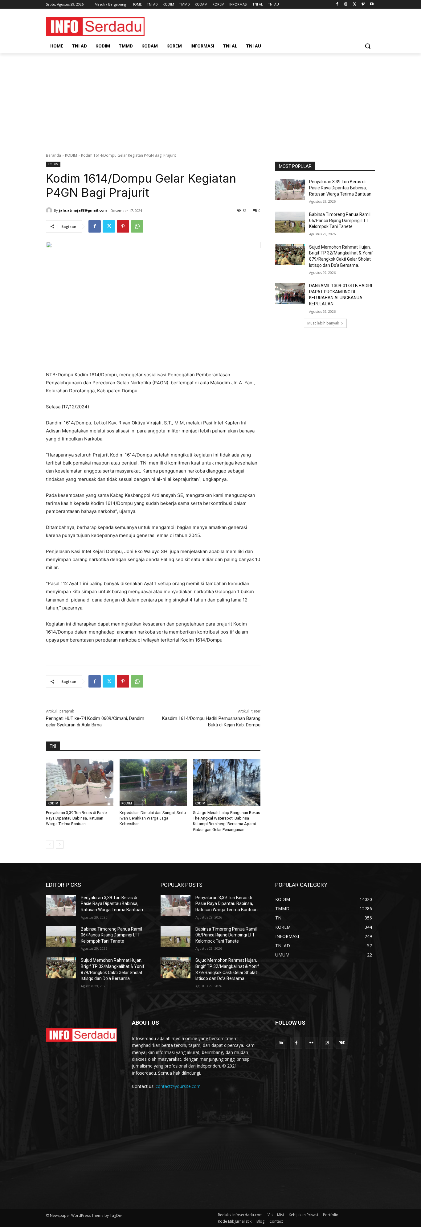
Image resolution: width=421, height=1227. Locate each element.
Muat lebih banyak (323, 323)
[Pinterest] (123, 226)
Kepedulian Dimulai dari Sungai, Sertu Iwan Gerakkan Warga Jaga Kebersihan (153, 818)
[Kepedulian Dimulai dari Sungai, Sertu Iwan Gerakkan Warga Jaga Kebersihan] (153, 782)
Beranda (53, 155)
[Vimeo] (362, 4)
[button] (367, 46)
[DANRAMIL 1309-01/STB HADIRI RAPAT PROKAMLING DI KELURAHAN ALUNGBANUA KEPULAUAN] (290, 293)
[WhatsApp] (137, 226)
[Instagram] (345, 4)
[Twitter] (354, 4)
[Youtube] (371, 4)
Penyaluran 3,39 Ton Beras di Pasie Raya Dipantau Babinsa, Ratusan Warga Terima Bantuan (76, 818)
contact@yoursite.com (178, 1086)
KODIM (71, 155)
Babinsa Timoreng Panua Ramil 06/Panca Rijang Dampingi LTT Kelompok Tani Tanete (339, 220)
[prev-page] (50, 845)
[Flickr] (311, 1043)
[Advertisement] (210, 99)
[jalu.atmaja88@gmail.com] (50, 210)
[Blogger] (281, 1043)
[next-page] (59, 845)
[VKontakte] (342, 1043)
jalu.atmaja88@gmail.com (83, 210)
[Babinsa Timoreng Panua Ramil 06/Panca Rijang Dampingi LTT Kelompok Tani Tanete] (290, 222)
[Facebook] (337, 4)
